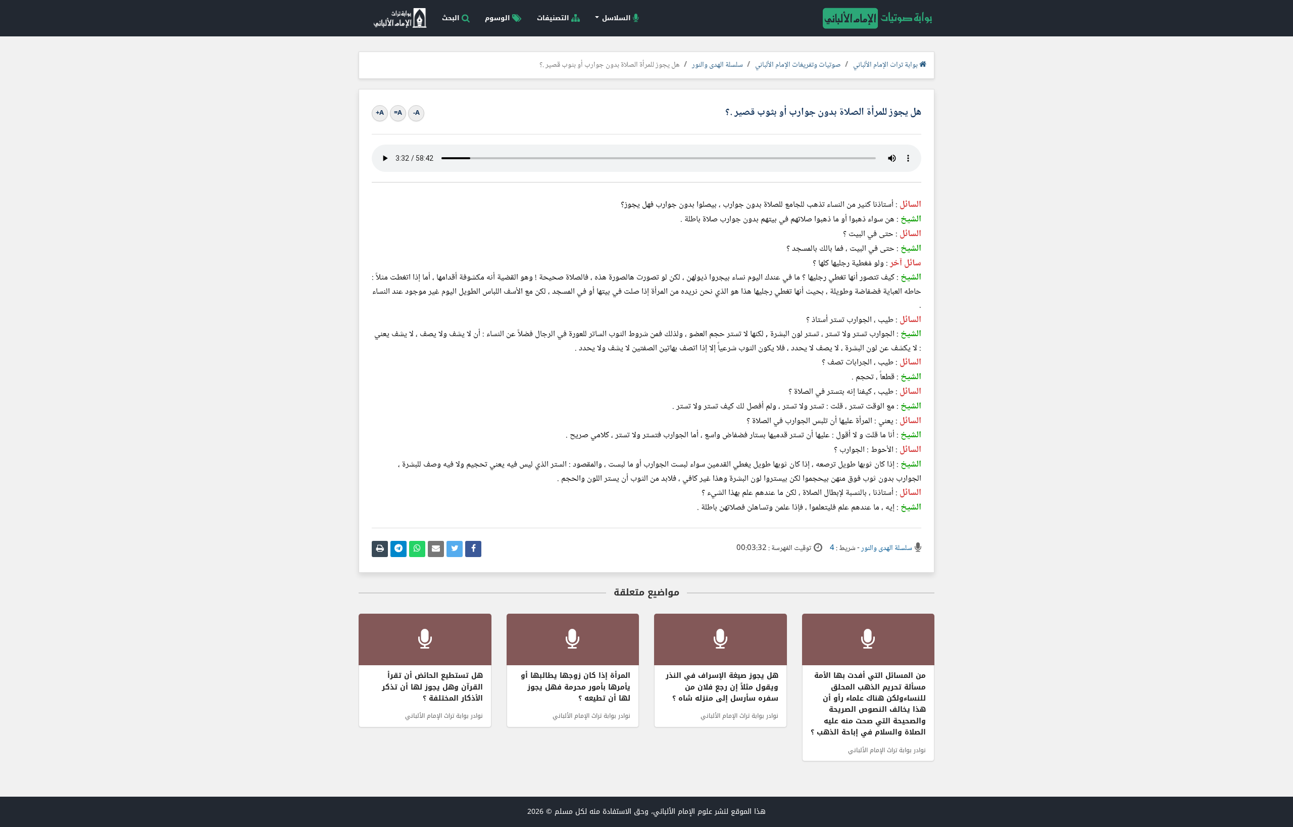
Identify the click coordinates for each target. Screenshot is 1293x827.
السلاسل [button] (616, 18)
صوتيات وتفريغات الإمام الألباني (798, 65)
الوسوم (498, 18)
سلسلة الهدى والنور (717, 65)
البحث (452, 18)
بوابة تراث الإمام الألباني (886, 65)
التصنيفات (554, 18)
